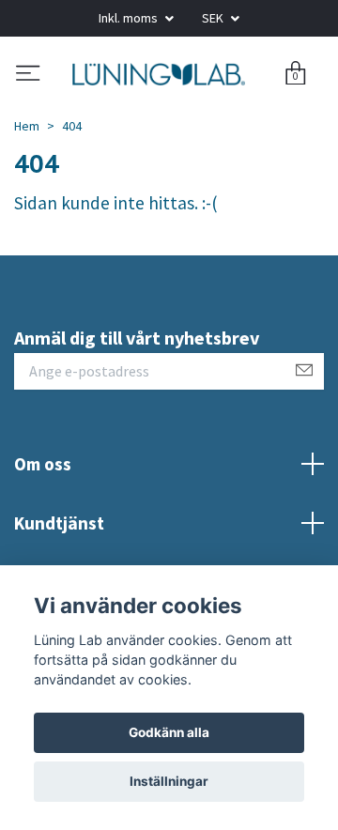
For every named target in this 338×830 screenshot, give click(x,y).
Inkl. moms (130, 17)
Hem (26, 197)
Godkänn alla (169, 732)
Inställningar (169, 781)
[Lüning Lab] (166, 109)
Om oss (42, 536)
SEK (214, 17)
